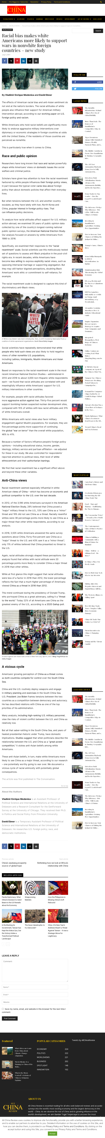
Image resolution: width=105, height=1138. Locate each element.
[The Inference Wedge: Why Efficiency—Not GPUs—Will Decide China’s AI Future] (77, 210)
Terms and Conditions (62, 2)
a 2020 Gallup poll (54, 604)
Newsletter (34, 2)
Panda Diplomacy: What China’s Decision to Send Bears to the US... (93, 418)
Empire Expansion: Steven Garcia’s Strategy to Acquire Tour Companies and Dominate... (93, 326)
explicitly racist (42, 261)
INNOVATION (49, 19)
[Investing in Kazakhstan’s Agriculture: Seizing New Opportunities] (77, 223)
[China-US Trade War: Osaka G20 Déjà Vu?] (77, 622)
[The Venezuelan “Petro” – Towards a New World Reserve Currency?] (77, 517)
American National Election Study (47, 231)
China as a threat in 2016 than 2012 (28, 585)
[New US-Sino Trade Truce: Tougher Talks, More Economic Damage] (77, 608)
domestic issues (45, 167)
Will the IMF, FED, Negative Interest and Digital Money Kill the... (93, 586)
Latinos (15, 359)
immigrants (26, 359)
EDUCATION (97, 19)
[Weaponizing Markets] (35, 888)
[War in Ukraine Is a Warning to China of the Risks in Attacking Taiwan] (7, 1064)
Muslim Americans (42, 359)
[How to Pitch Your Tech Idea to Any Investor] (77, 575)
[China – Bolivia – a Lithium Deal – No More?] (77, 553)
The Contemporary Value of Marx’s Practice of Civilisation (94, 528)
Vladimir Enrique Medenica (19, 95)
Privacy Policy (46, 2)
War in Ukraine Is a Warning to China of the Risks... (24, 1064)
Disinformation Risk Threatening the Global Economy (93, 272)
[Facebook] (4, 61)
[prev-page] (3, 944)
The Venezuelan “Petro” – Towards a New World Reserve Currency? (94, 517)
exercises (31, 693)
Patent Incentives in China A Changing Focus (92, 632)
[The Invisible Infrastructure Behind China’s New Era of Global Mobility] (77, 110)
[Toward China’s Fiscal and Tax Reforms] (77, 429)
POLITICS (30, 19)
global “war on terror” (17, 430)
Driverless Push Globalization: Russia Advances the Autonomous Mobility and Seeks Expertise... (93, 183)
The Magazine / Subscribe (18, 2)
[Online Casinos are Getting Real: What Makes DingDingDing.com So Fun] (77, 353)
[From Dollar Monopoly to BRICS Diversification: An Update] (77, 259)
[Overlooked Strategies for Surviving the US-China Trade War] (77, 495)
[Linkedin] (23, 61)
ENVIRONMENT (70, 19)
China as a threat (46, 674)
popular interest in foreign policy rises (28, 208)
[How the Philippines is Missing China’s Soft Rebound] (58, 888)
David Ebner (45, 95)
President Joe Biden (17, 696)
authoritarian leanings (38, 460)
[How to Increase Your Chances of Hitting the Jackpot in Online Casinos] (77, 237)
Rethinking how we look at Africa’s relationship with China (52, 864)
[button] (101, 2)
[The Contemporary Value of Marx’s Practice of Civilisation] (77, 529)
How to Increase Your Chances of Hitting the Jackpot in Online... (93, 236)
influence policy (14, 212)
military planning (12, 693)
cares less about (45, 186)
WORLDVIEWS (8, 19)
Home (4, 2)
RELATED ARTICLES (13, 875)
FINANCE (59, 19)
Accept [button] (52, 1133)
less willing (16, 261)
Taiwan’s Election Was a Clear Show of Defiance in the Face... (94, 407)
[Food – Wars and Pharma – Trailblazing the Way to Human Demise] (77, 506)
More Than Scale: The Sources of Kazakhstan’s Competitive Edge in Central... (93, 126)
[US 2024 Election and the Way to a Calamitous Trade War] (77, 283)
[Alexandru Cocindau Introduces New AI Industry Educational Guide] (77, 310)
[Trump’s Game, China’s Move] (77, 248)
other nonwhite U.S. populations (27, 355)
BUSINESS (39, 19)
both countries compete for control (23, 678)
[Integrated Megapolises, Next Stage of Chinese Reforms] (77, 340)
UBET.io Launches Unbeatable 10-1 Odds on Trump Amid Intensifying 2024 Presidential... (93, 297)
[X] (11, 61)
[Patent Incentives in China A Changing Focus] (77, 633)
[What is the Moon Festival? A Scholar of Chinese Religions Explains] (7, 1075)
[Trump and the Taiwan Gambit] (77, 644)
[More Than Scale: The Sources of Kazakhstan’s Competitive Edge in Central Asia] (77, 124)
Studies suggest (24, 738)
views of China (20, 491)
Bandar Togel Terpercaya (66, 1114)
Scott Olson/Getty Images (43, 341)
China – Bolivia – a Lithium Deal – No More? (92, 553)
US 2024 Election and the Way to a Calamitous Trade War (94, 283)
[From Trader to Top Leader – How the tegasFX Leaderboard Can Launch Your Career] (77, 196)
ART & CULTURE (83, 19)
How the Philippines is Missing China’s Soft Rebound (56, 900)
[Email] (30, 61)
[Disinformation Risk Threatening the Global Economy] (77, 272)
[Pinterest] (17, 61)
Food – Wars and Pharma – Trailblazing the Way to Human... (93, 506)
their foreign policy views (53, 182)
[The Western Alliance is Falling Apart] (77, 597)
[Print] (36, 61)
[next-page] (8, 944)
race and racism (46, 163)
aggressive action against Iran (23, 400)
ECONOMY (21, 19)
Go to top (64, 786)
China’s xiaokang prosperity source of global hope (14, 864)
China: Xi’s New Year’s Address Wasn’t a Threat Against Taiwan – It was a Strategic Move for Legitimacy (58, 930)
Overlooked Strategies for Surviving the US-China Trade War (93, 495)
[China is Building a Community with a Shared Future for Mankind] (77, 540)
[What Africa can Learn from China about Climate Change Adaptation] (7, 1051)
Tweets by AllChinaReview (83, 1040)
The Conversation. (45, 779)
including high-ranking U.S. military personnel (41, 715)
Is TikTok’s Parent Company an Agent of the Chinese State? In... (93, 369)
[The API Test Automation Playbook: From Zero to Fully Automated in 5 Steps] (77, 167)
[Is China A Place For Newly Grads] (77, 564)
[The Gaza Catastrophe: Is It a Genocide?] (35, 916)
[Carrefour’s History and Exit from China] (77, 484)
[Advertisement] (67, 10)
